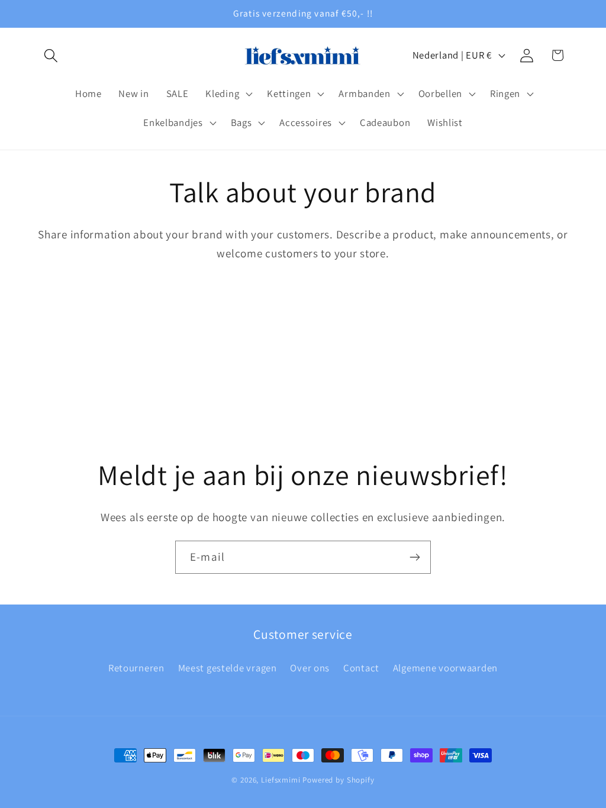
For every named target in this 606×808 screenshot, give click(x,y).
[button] (51, 55)
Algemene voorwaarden (445, 667)
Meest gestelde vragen (227, 667)
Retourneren (136, 667)
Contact (361, 667)
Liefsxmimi (280, 780)
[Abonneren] (414, 557)
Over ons (310, 667)
